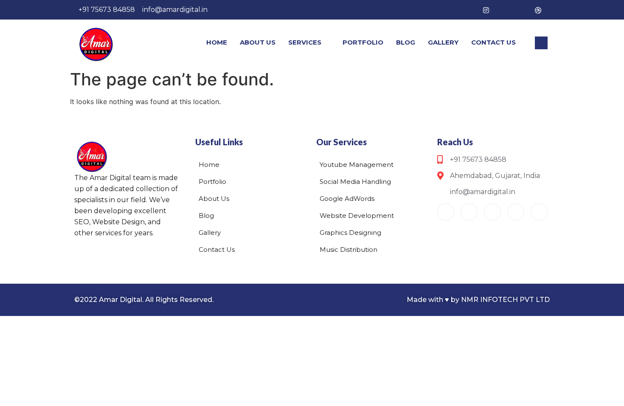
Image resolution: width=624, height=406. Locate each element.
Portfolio (363, 42)
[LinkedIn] (520, 9)
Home (216, 42)
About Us (257, 42)
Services (304, 42)
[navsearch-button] (541, 43)
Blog (405, 42)
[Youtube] (445, 211)
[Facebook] (468, 9)
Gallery (443, 42)
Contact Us (493, 42)
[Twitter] (503, 9)
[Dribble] (538, 9)
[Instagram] (486, 9)
